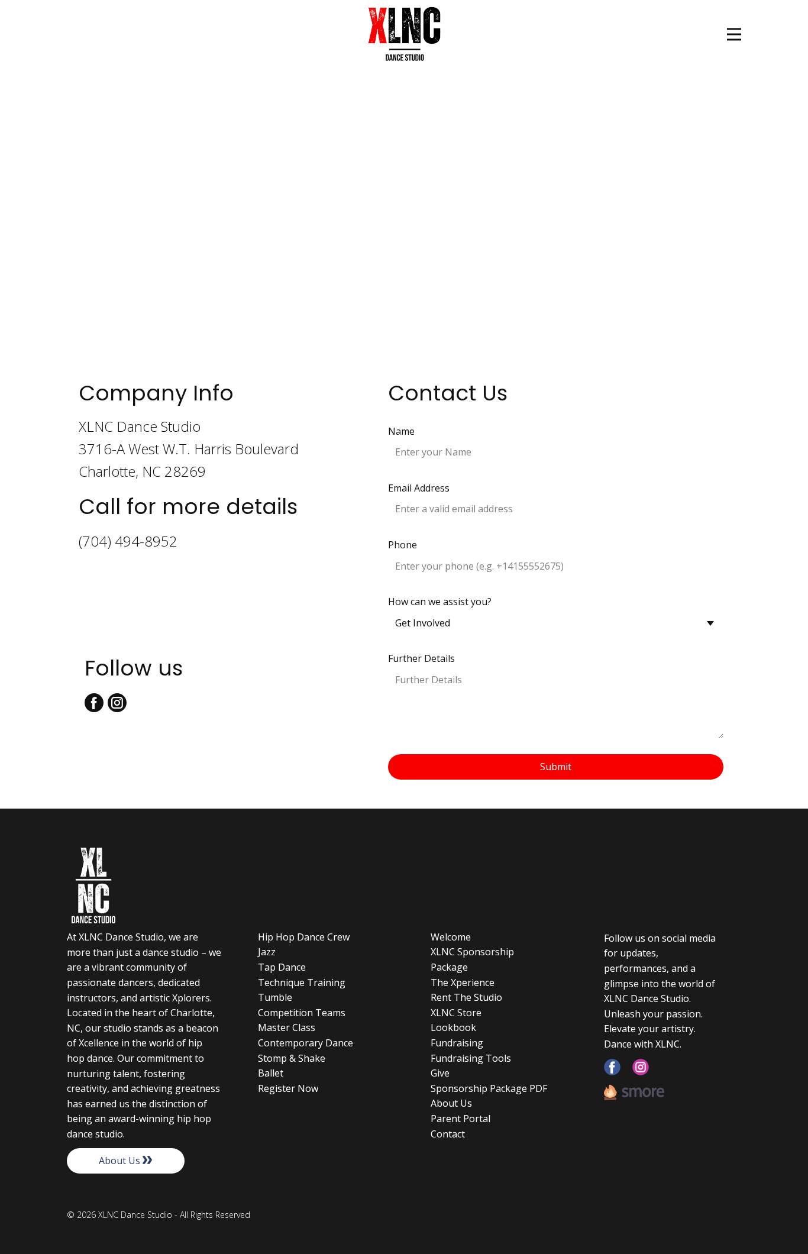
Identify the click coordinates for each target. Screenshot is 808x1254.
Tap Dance (282, 967)
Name (401, 431)
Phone (402, 544)
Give (440, 1073)
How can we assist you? (440, 601)
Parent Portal (460, 1118)
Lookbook (453, 1027)
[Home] (404, 34)
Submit (555, 766)
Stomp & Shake (291, 1058)
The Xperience (463, 982)
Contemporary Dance (305, 1042)
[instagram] (117, 702)
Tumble (275, 997)
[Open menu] (734, 34)
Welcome (451, 936)
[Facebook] (94, 702)
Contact (448, 1133)
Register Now (288, 1088)
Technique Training (301, 982)
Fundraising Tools (471, 1058)
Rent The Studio (466, 997)
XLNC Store (456, 1012)
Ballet (270, 1073)
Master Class (286, 1027)
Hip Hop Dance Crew (304, 936)
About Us (121, 1160)
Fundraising (457, 1042)
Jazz (267, 951)
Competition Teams (301, 1012)
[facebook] (612, 1067)
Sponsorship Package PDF (489, 1088)
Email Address (419, 488)
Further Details (421, 658)
